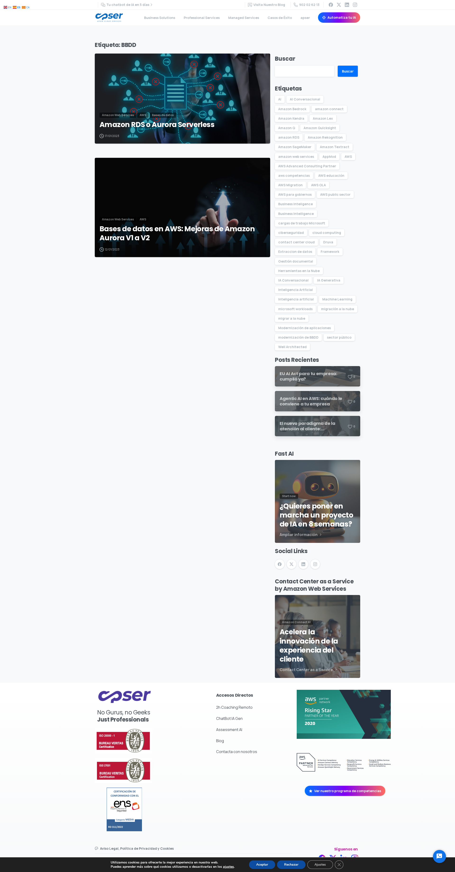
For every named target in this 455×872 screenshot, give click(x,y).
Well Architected (292, 347)
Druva (328, 242)
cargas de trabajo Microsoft (301, 223)
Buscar (285, 59)
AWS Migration (290, 185)
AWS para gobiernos (295, 194)
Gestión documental (295, 261)
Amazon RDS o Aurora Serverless (157, 124)
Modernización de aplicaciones (304, 328)
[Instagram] (355, 5)
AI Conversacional (305, 99)
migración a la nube (337, 309)
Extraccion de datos (295, 251)
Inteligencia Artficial (295, 289)
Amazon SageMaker (294, 147)
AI (279, 99)
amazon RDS (288, 137)
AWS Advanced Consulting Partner (307, 166)
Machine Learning (337, 299)
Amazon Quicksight (320, 128)
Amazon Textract (334, 147)
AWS (348, 156)
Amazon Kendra (291, 118)
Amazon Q (286, 128)
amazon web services (296, 156)
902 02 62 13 (309, 4)
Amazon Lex (323, 118)
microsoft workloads (295, 309)
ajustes (228, 867)
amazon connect (329, 109)
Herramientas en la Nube (299, 270)
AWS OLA (318, 185)
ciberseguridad (291, 232)
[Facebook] (331, 5)
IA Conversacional (293, 280)
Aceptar (262, 864)
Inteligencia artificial (296, 299)
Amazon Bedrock (292, 109)
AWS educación (331, 175)
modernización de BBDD (298, 337)
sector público (339, 337)
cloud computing (326, 232)
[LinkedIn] (347, 5)
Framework (330, 251)
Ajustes (320, 864)
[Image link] (137, 740)
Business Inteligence (295, 204)
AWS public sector (335, 194)
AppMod (329, 156)
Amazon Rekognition (325, 137)
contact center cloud (296, 242)
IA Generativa (328, 280)
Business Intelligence (296, 213)
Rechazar (291, 864)
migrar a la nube (291, 318)
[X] (339, 5)
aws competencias (294, 175)
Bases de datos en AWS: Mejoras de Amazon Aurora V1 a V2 (177, 233)
